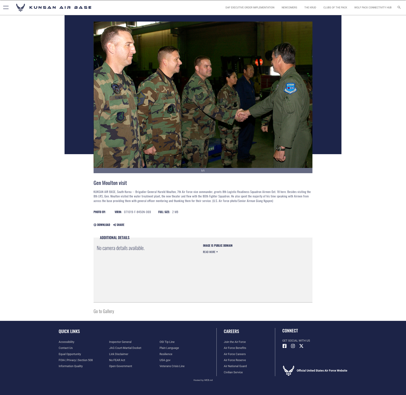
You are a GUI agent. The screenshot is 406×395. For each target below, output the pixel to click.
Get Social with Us (296, 340)
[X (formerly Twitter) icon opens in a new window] (301, 346)
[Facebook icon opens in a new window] (284, 346)
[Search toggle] (399, 7)
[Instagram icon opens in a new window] (293, 346)
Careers (231, 331)
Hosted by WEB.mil (203, 380)
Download (103, 225)
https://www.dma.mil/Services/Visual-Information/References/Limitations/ (240, 272)
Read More (209, 252)
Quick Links (69, 331)
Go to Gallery (104, 311)
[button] (5, 7)
